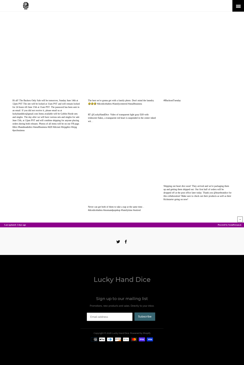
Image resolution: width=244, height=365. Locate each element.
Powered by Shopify (140, 333)
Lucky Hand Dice (122, 279)
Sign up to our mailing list (122, 298)
